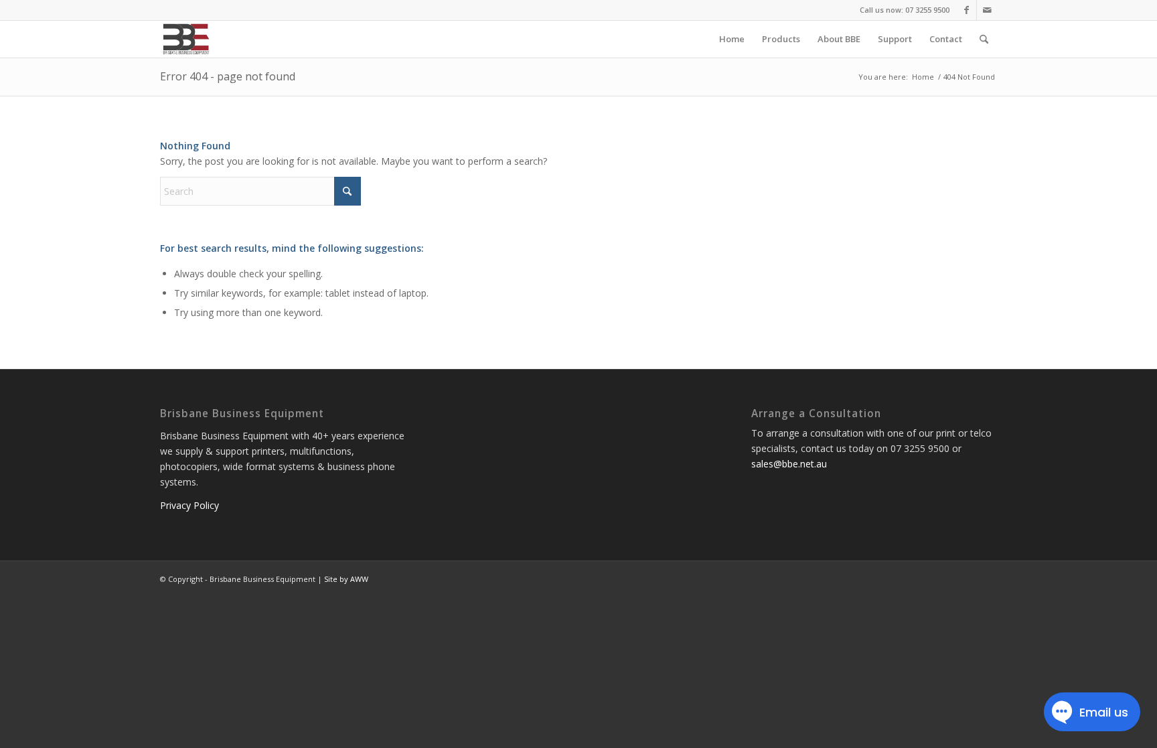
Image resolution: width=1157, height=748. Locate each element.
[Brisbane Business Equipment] (185, 39)
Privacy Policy (189, 505)
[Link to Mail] (987, 10)
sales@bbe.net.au (789, 463)
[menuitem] (731, 39)
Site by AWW (346, 579)
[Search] (984, 39)
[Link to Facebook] (966, 10)
